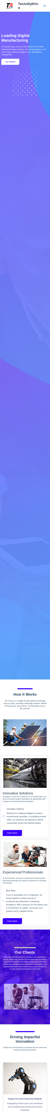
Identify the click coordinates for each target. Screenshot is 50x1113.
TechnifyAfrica (28, 6)
